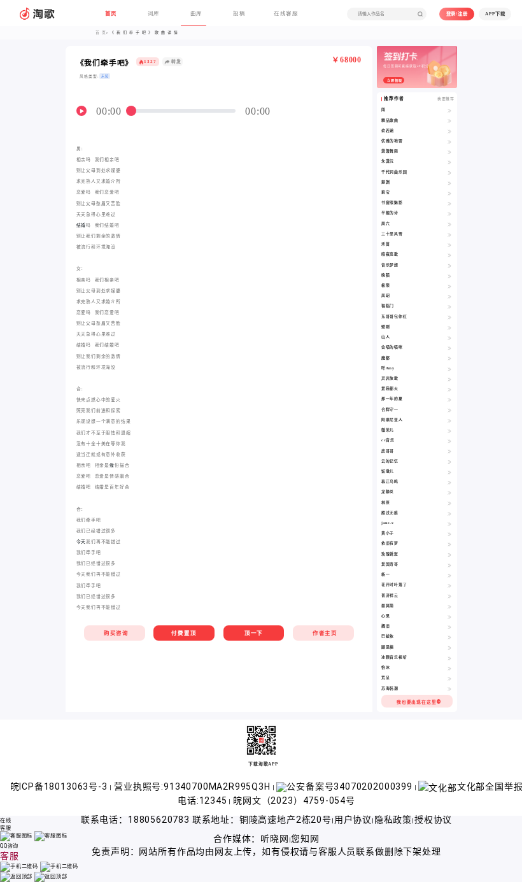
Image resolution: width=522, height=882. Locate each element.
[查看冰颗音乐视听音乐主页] (449, 658)
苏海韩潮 (390, 688)
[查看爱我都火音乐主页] (449, 389)
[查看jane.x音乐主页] (449, 523)
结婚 (81, 225)
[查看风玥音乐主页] (449, 296)
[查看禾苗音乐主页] (449, 244)
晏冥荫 (387, 606)
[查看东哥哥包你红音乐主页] (449, 317)
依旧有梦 (390, 543)
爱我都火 (390, 388)
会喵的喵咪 (392, 347)
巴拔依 (387, 636)
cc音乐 (388, 440)
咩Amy (388, 368)
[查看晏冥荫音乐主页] (449, 606)
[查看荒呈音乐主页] (449, 678)
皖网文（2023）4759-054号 (294, 800)
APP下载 (495, 14)
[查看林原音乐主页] (449, 503)
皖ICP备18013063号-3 (60, 786)
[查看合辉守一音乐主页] (449, 410)
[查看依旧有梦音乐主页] (449, 544)
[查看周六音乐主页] (449, 224)
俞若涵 (387, 130)
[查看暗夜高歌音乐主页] (449, 255)
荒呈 (385, 677)
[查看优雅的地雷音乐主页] (449, 141)
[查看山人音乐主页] (449, 337)
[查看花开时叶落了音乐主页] (449, 585)
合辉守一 (390, 409)
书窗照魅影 (392, 202)
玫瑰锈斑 (390, 554)
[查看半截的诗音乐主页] (449, 213)
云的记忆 (390, 461)
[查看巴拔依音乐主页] (449, 637)
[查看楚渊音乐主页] (449, 183)
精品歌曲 (390, 120)
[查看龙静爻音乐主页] (449, 492)
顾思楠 (387, 647)
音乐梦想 (390, 265)
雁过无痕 (390, 513)
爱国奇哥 (390, 564)
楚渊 (385, 182)
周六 (385, 223)
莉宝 (385, 192)
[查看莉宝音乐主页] (449, 193)
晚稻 (385, 275)
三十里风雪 (392, 234)
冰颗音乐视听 (394, 657)
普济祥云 (390, 595)
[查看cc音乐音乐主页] (449, 440)
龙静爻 (387, 492)
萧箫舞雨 (390, 151)
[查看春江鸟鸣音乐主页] (449, 482)
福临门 (387, 306)
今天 (81, 541)
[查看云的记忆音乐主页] (449, 462)
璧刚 (385, 327)
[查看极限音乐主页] (449, 286)
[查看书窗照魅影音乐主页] (449, 203)
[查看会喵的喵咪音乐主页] (449, 348)
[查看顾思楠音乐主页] (449, 647)
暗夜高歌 (390, 254)
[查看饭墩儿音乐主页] (449, 472)
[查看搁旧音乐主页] (449, 626)
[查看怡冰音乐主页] (449, 668)
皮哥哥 (387, 451)
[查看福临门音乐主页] (449, 306)
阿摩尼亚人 (392, 420)
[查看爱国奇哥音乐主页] (449, 565)
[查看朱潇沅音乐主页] (449, 162)
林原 (385, 502)
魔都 (385, 358)
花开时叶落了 (394, 585)
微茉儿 (387, 430)
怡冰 (385, 667)
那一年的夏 (392, 399)
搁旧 (385, 626)
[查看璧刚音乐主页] (449, 327)
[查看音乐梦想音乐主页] (449, 265)
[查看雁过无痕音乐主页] (449, 513)
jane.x (387, 523)
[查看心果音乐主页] (449, 616)
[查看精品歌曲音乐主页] (449, 121)
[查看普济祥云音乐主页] (449, 596)
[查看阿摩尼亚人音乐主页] (449, 420)
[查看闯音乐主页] (449, 110)
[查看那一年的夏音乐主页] (449, 399)
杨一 (385, 574)
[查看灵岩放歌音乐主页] (449, 379)
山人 (385, 337)
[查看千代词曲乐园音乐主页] (449, 172)
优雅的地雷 (392, 141)
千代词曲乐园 (394, 172)
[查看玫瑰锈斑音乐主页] (449, 554)
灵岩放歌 (390, 378)
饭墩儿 (387, 471)
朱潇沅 (387, 161)
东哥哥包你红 (394, 316)
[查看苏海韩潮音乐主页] (449, 689)
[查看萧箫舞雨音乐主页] (449, 151)
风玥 (385, 295)
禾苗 (385, 244)
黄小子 (387, 533)
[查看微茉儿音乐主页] (449, 430)
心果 (385, 616)
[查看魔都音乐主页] (449, 358)
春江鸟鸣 (390, 481)
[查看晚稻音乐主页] (449, 276)
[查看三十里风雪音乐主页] (449, 234)
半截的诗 (390, 213)
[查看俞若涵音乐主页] (449, 131)
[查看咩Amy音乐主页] (449, 369)
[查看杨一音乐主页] (449, 575)
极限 (385, 285)
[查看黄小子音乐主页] (449, 533)
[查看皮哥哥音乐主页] (449, 451)
